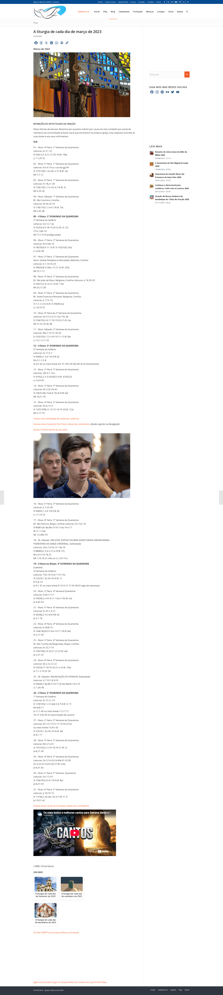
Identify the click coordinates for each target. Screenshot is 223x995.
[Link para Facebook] (164, 2)
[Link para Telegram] (188, 2)
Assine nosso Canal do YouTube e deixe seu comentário (61, 424)
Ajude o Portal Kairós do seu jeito (50, 429)
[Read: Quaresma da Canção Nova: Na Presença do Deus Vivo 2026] (151, 175)
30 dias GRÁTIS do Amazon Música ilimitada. (56, 932)
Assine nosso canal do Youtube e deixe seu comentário (61, 805)
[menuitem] (100, 2)
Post (35, 22)
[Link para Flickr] (184, 2)
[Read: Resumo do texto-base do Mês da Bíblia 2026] (151, 153)
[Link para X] (168, 2)
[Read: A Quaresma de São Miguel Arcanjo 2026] (151, 164)
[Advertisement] (88, 961)
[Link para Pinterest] (180, 2)
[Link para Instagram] (172, 2)
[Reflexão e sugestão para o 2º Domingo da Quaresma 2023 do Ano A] (2, 497)
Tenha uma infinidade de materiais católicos (56, 418)
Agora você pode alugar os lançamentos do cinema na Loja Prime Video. (70, 982)
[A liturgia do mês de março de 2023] (221, 497)
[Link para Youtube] (176, 2)
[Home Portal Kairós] (49, 11)
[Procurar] (187, 11)
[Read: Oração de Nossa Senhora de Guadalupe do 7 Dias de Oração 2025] (151, 197)
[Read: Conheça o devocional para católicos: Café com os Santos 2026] (151, 186)
